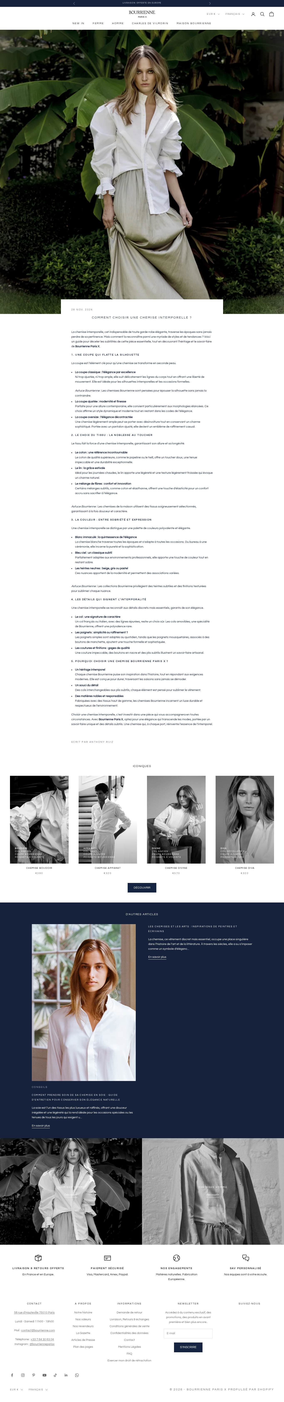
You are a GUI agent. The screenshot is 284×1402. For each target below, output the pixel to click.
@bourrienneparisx (42, 1344)
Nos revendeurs (83, 1326)
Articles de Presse (83, 1340)
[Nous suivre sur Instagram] (23, 1375)
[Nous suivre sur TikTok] (55, 1375)
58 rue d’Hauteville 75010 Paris (34, 1312)
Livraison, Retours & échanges (129, 1319)
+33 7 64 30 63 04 (42, 1339)
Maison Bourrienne (194, 23)
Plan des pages (83, 1346)
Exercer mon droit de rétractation (129, 1360)
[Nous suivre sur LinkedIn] (66, 1375)
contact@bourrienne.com (38, 1330)
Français (233, 14)
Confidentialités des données (129, 1333)
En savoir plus (41, 1125)
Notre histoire (83, 1312)
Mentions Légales (129, 1346)
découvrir (213, 1194)
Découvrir (142, 887)
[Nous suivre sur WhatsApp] (77, 1375)
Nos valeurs (83, 1319)
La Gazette (83, 1333)
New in (78, 23)
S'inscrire (188, 1347)
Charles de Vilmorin (150, 23)
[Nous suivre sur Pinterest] (34, 1375)
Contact (129, 1340)
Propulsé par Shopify (251, 1389)
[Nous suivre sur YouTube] (44, 1375)
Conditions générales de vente (129, 1326)
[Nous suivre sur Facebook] (12, 1375)
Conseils (39, 1087)
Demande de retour (129, 1312)
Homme (118, 23)
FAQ (129, 1353)
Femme (98, 23)
